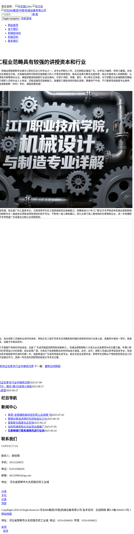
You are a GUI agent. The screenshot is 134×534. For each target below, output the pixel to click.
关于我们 (13, 29)
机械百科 (13, 37)
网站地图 (6, 513)
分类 (4, 499)
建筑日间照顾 (52, 366)
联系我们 (13, 41)
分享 (4, 491)
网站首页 (13, 25)
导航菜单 (26, 18)
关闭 (5, 531)
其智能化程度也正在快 (21, 422)
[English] (38, 6)
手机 (4, 495)
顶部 (4, 503)
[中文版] (20, 6)
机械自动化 (14, 33)
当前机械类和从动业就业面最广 (26, 426)
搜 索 (35, 14)
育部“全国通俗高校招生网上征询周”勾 (30, 414)
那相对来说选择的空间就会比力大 (27, 418)
